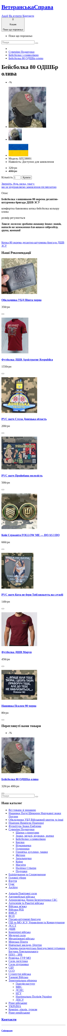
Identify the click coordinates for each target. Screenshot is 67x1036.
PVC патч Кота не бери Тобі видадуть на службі (32, 594)
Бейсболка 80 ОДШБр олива (26, 58)
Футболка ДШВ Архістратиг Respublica (27, 359)
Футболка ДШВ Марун (16, 652)
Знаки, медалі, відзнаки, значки (35, 835)
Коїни (19, 861)
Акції (4, 15)
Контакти (28, 15)
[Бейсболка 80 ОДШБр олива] (27, 126)
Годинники (22, 848)
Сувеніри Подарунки (21, 51)
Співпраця (7, 1030)
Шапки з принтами (27, 832)
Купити (26, 177)
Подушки (21, 871)
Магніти (21, 864)
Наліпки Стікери (26, 868)
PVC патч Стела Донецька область (24, 419)
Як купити (15, 15)
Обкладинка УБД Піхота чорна (21, 299)
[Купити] (2, 314)
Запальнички (24, 858)
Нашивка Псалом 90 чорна (18, 705)
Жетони (20, 855)
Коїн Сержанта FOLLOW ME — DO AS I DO (30, 535)
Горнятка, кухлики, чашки (32, 851)
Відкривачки (23, 845)
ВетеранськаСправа (27, 7)
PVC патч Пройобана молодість (22, 475)
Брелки (20, 842)
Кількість (7, 177)
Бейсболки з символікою (24, 55)
